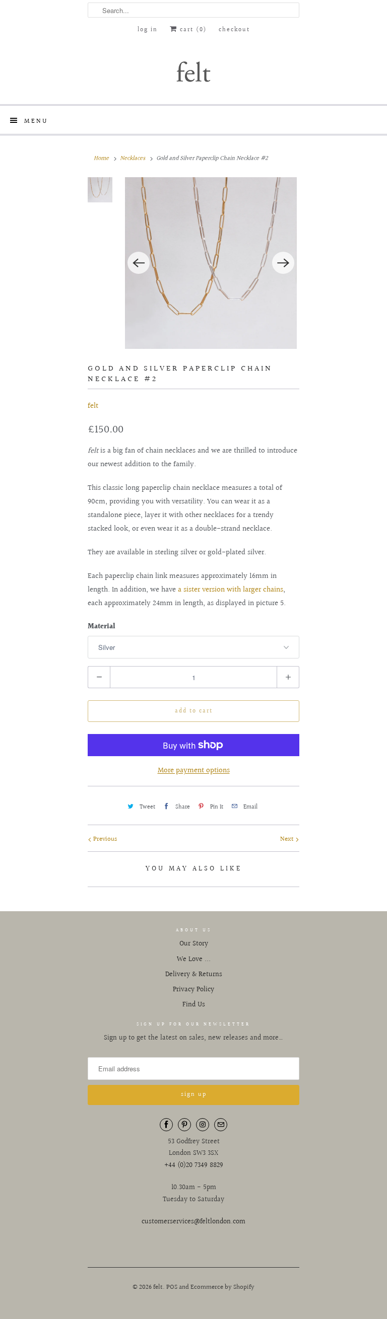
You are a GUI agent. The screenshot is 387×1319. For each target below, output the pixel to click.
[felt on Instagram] (202, 1124)
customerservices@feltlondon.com (193, 1221)
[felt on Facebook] (166, 1124)
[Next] (283, 263)
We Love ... (194, 959)
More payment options (194, 770)
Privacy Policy (193, 989)
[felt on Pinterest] (184, 1124)
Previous (104, 839)
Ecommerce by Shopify (222, 1287)
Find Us (193, 1004)
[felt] (193, 71)
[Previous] (138, 263)
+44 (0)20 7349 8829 (193, 1165)
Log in (148, 30)
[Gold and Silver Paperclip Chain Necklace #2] (211, 263)
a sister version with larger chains (229, 590)
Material (101, 626)
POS (171, 1287)
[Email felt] (220, 1124)
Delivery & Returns (193, 974)
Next (287, 839)
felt (93, 406)
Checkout (234, 30)
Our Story (193, 943)
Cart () (192, 30)
